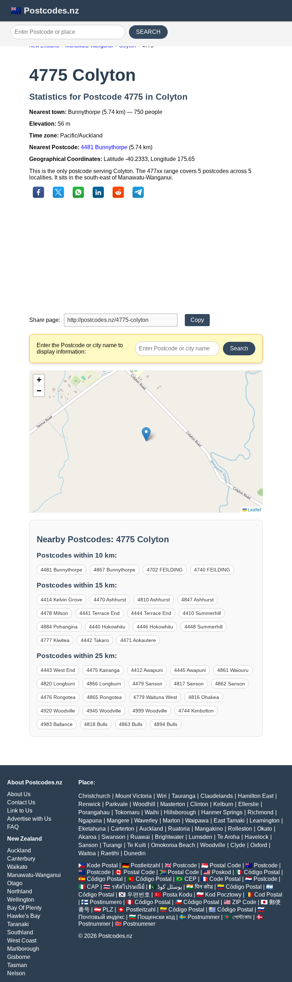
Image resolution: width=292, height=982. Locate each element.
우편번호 (138, 895)
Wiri (162, 796)
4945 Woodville (104, 711)
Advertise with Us (29, 819)
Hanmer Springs (222, 812)
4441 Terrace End (99, 613)
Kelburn (223, 804)
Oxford (258, 845)
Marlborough (23, 949)
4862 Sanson (230, 683)
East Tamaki (229, 821)
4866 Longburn (104, 683)
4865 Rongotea (104, 697)
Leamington (265, 821)
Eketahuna (92, 829)
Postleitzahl (145, 865)
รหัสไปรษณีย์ (128, 887)
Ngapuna (90, 821)
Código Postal (262, 872)
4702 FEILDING (165, 570)
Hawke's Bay (23, 916)
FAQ (13, 827)
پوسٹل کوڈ (169, 887)
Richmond (260, 812)
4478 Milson (54, 613)
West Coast (21, 940)
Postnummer (204, 917)
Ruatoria (179, 829)
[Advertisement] (146, 256)
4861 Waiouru (233, 670)
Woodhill (144, 804)
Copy (197, 320)
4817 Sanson (189, 683)
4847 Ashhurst (197, 599)
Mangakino (209, 829)
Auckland (19, 850)
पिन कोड (204, 887)
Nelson (16, 973)
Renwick (89, 804)
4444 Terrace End (151, 613)
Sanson (88, 845)
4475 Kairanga (103, 670)
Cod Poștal (268, 895)
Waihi (152, 812)
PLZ (108, 910)
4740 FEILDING (212, 570)
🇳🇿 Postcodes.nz (45, 10)
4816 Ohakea (203, 697)
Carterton (122, 829)
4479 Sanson (147, 683)
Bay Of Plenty (24, 908)
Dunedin (135, 853)
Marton (171, 821)
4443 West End (58, 670)
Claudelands (216, 796)
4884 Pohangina (59, 627)
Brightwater (169, 837)
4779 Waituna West (155, 697)
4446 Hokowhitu (155, 627)
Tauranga (183, 796)
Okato (264, 829)
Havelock (256, 837)
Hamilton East (255, 796)
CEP (190, 879)
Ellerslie (248, 804)
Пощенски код (156, 917)
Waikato (17, 867)
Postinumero (106, 902)
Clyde (237, 845)
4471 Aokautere (138, 640)
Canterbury (21, 859)
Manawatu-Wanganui (34, 875)
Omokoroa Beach (173, 845)
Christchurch (94, 796)
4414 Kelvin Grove (61, 599)
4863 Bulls (130, 724)
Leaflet (254, 509)
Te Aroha (228, 837)
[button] (146, 434)
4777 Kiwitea (55, 640)
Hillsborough (180, 812)
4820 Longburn (58, 683)
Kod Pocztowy (223, 895)
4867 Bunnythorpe (114, 570)
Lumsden (200, 837)
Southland (20, 932)
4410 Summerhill (202, 613)
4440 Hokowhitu (107, 627)
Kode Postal (102, 865)
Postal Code (225, 865)
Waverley (146, 821)
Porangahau (94, 812)
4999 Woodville (149, 711)
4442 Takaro (95, 640)
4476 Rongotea (58, 697)
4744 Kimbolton (196, 711)
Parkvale (116, 804)
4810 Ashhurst (153, 599)
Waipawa (197, 821)
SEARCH (148, 32)
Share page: (44, 320)
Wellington (20, 900)
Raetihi (110, 853)
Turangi (112, 845)
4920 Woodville (58, 711)
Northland (19, 891)
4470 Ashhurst (110, 599)
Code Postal (225, 879)
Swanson (113, 837)
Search (239, 348)
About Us (19, 794)
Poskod (221, 872)
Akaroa (87, 837)
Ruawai (140, 837)
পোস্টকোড (242, 917)
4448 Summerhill (203, 627)
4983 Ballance (57, 724)
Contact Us (21, 802)
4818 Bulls (96, 724)
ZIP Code (244, 902)
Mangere (118, 821)
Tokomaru (127, 812)
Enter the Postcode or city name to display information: (80, 348)
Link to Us (19, 811)
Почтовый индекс (101, 917)
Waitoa (87, 853)
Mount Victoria (133, 796)
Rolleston (240, 829)
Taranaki (18, 924)
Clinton (199, 804)
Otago (14, 883)
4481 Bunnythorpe (104, 147)
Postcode (185, 865)
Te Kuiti (136, 845)
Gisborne (18, 957)
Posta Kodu (177, 895)
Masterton (172, 804)
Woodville (212, 845)
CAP (93, 887)
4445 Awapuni (190, 670)
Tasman (17, 965)
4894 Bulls (165, 724)
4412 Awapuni (147, 670)
